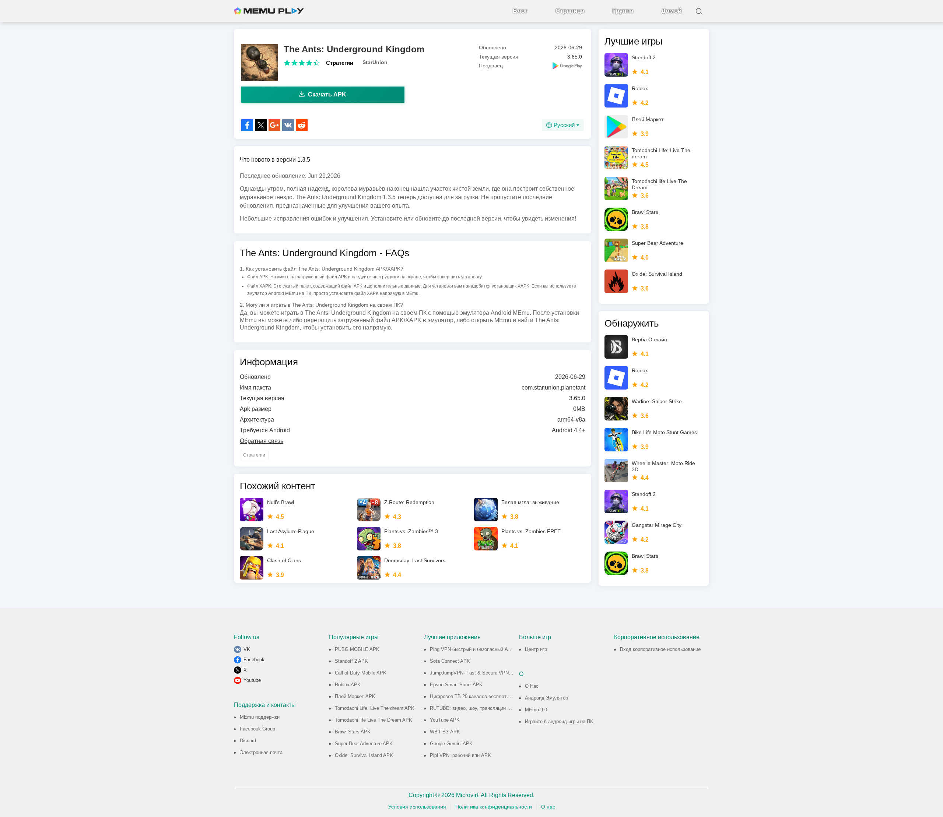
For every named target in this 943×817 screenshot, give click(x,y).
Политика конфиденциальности (493, 807)
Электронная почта (261, 752)
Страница (569, 10)
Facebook (253, 659)
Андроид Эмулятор (546, 698)
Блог (520, 10)
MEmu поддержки (260, 717)
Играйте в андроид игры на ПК (559, 721)
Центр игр (536, 649)
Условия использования (417, 807)
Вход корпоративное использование (660, 649)
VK (246, 649)
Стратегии (339, 63)
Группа (622, 10)
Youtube (252, 680)
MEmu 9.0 (536, 709)
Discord (248, 740)
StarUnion (375, 62)
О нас (548, 807)
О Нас (532, 686)
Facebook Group (257, 729)
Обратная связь (261, 441)
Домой (671, 10)
